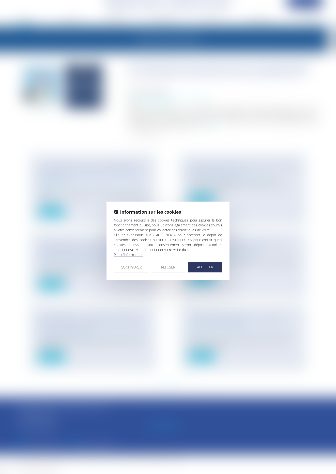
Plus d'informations (128, 254)
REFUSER (168, 267)
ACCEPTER (205, 267)
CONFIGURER (131, 267)
